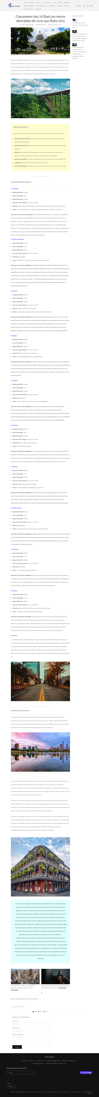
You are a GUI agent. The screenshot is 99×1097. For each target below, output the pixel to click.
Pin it (46, 1011)
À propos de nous (40, 1060)
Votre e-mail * (16, 1028)
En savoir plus (14, 990)
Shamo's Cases (62, 1063)
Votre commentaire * (18, 1034)
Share (41, 1011)
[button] (84, 6)
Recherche (24, 1060)
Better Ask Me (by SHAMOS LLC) (19, 1091)
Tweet (35, 1011)
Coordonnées (89, 1093)
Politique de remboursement (68, 1060)
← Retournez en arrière (17, 1007)
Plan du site (31, 1060)
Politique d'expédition (38, 1063)
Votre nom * (15, 1021)
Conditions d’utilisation (77, 1091)
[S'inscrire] (33, 1072)
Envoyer (17, 1047)
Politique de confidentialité (64, 1091)
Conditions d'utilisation (51, 1063)
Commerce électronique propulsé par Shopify (35, 1091)
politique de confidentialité (53, 1060)
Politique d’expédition (87, 1091)
